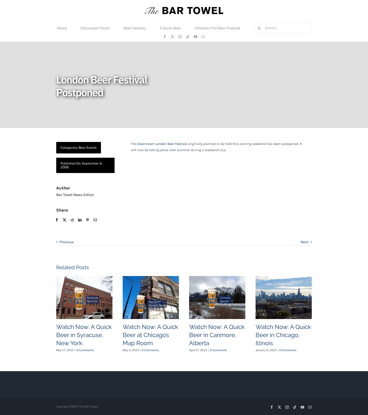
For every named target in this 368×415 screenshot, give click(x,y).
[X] (64, 220)
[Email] (95, 220)
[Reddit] (72, 220)
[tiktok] (188, 36)
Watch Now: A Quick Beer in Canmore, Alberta (217, 335)
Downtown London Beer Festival (162, 144)
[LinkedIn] (80, 220)
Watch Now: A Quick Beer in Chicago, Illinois (283, 335)
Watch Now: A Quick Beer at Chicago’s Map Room (150, 335)
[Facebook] (57, 220)
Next (304, 242)
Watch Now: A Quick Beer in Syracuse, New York (84, 335)
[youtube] (195, 36)
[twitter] (172, 36)
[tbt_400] (184, 8)
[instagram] (180, 36)
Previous (67, 242)
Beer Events (88, 148)
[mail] (203, 36)
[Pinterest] (87, 220)
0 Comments (85, 350)
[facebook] (165, 36)
